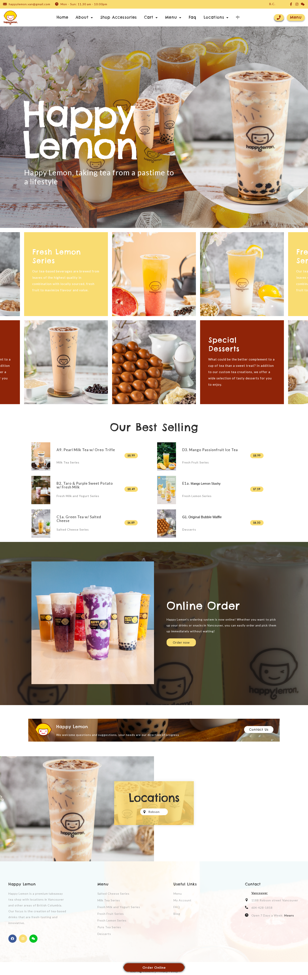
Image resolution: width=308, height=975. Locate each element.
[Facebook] (12, 939)
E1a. (201, 483)
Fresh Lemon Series (197, 496)
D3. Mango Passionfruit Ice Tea (210, 450)
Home (62, 17)
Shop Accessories (118, 17)
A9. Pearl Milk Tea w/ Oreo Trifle (86, 450)
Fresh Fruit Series (195, 462)
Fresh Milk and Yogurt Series (78, 496)
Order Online (154, 967)
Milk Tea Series (68, 462)
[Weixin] (33, 939)
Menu (171, 17)
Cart (148, 17)
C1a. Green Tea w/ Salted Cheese (79, 519)
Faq (192, 17)
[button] (296, 17)
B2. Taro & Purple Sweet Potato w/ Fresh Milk (85, 485)
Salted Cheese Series (73, 529)
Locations (214, 17)
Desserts (189, 529)
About (82, 17)
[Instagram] (23, 939)
